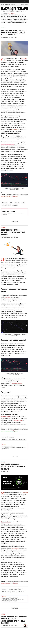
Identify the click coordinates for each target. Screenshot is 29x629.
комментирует (6, 416)
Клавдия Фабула (5, 237)
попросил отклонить (8, 144)
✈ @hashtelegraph (24, 4)
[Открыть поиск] (24, 1)
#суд (23, 202)
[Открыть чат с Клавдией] (25, 625)
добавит (25, 492)
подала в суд (15, 129)
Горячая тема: (8, 13)
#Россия (13, 4)
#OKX (20, 589)
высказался (15, 548)
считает (7, 297)
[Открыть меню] (27, 1)
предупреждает (18, 420)
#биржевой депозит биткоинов (9, 439)
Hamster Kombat (6, 522)
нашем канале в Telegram (9, 196)
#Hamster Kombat (13, 589)
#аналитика (11, 437)
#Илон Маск (4, 202)
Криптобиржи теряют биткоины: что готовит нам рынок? (13, 232)
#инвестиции (15, 205)
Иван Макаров (4, 37)
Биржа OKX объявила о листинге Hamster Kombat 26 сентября (13, 466)
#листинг (4, 589)
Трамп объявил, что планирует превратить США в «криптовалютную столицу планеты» (14, 619)
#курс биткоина (5, 4)
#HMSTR (14, 591)
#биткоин (4, 437)
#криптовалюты (6, 205)
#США (11, 202)
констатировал (17, 383)
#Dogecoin (17, 202)
